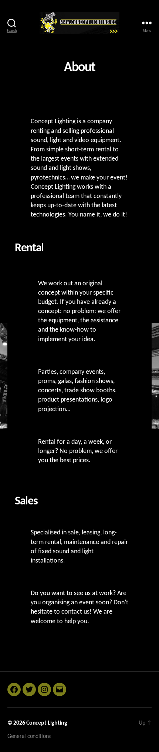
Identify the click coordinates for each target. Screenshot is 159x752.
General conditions (29, 736)
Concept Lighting (46, 723)
